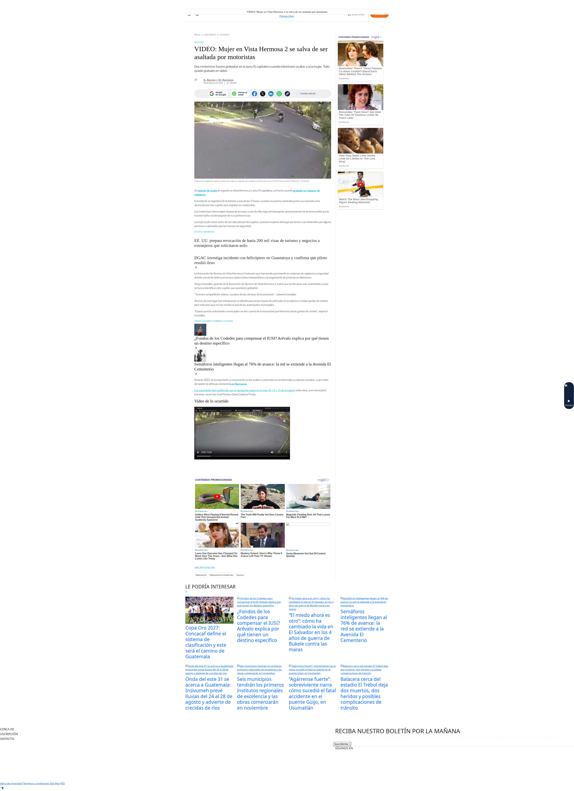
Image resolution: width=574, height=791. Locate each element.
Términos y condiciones (36, 783)
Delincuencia (201, 575)
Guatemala (210, 35)
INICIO (197, 35)
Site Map (55, 783)
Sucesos (224, 35)
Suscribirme (341, 744)
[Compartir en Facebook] (254, 93)
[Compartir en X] (263, 93)
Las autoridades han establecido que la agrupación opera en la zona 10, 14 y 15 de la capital (244, 390)
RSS (63, 783)
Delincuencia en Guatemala (221, 575)
